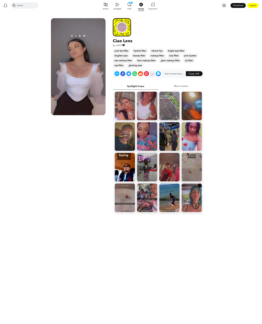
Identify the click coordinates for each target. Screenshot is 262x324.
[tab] (135, 86)
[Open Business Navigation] (224, 5)
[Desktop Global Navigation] (5, 5)
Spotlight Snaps (135, 86)
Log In (253, 5)
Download (238, 5)
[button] (116, 73)
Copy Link (193, 73)
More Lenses (181, 86)
